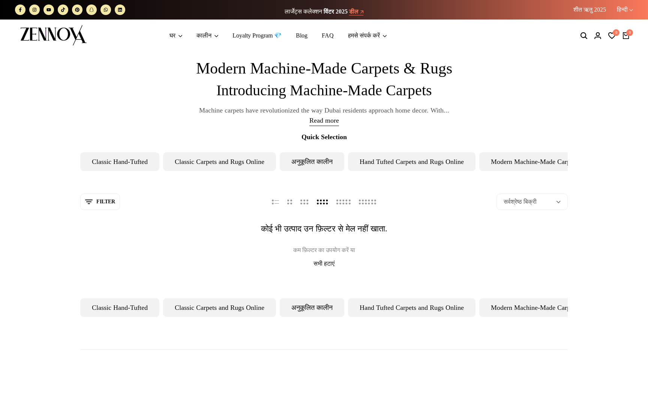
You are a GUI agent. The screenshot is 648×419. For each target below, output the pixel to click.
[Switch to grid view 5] (343, 201)
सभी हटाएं (324, 263)
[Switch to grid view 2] (289, 201)
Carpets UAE (520, 405)
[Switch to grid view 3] (304, 201)
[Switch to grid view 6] (367, 201)
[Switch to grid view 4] (322, 201)
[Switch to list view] (275, 201)
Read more (324, 120)
